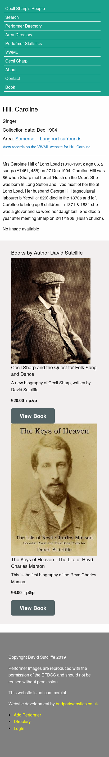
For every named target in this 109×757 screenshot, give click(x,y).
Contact (12, 78)
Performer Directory (23, 26)
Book (10, 87)
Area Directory (18, 35)
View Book (33, 416)
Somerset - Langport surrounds (48, 138)
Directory (22, 721)
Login (19, 728)
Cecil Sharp (16, 61)
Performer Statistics (23, 43)
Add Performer (27, 715)
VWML (11, 52)
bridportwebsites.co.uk (77, 704)
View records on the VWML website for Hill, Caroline (46, 146)
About (10, 69)
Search (12, 17)
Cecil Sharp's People (25, 8)
